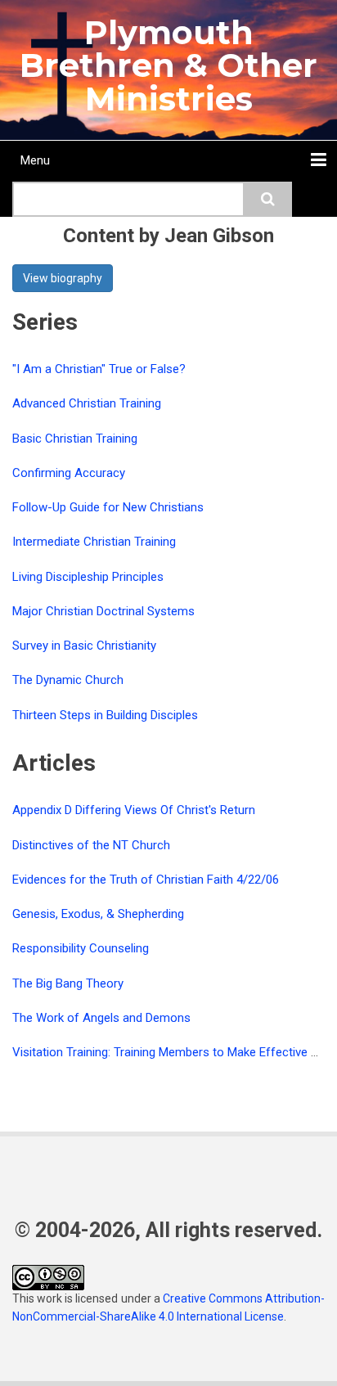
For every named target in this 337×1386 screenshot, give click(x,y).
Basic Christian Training (74, 438)
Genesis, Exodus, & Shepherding (98, 914)
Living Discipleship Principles (88, 576)
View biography (62, 278)
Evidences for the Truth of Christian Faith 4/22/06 (145, 879)
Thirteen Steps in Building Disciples (105, 715)
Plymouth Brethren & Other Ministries (168, 65)
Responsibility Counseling (80, 948)
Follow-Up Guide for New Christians (108, 507)
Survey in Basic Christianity (84, 645)
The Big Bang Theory (68, 983)
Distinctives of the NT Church (91, 845)
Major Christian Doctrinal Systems (103, 611)
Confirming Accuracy (68, 473)
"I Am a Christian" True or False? (99, 369)
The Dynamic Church (68, 680)
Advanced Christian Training (86, 403)
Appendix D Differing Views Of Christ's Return (133, 810)
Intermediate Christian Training (94, 541)
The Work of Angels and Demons (101, 1017)
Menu (35, 160)
